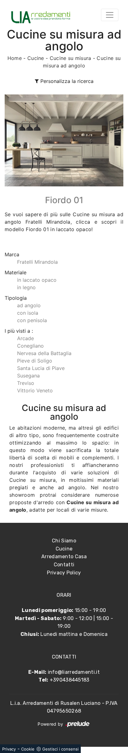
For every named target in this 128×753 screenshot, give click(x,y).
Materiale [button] (15, 272)
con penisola (32, 320)
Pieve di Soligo (34, 361)
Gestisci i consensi (60, 748)
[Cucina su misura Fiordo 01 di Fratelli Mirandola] (64, 140)
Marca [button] (12, 254)
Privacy (9, 748)
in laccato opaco (37, 280)
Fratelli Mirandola (37, 262)
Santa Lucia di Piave (41, 368)
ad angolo (29, 305)
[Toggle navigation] (109, 15)
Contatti (64, 565)
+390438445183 (69, 680)
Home (14, 58)
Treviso (25, 383)
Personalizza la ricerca (66, 81)
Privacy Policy (64, 573)
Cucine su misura (70, 58)
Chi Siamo (64, 541)
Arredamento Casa (64, 556)
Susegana (28, 375)
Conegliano (30, 346)
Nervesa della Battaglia (44, 353)
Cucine (35, 58)
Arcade (25, 338)
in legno (26, 287)
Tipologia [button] (16, 298)
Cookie (27, 748)
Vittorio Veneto (35, 390)
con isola (27, 313)
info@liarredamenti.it (74, 672)
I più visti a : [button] (19, 331)
